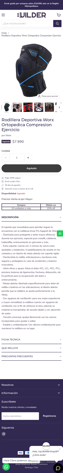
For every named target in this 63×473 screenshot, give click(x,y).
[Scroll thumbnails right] (58, 107)
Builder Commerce (39, 464)
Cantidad (6, 151)
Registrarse (49, 416)
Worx (8, 135)
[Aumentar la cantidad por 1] (28, 158)
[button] (31, 217)
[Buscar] (57, 23)
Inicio (4, 33)
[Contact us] (6, 467)
